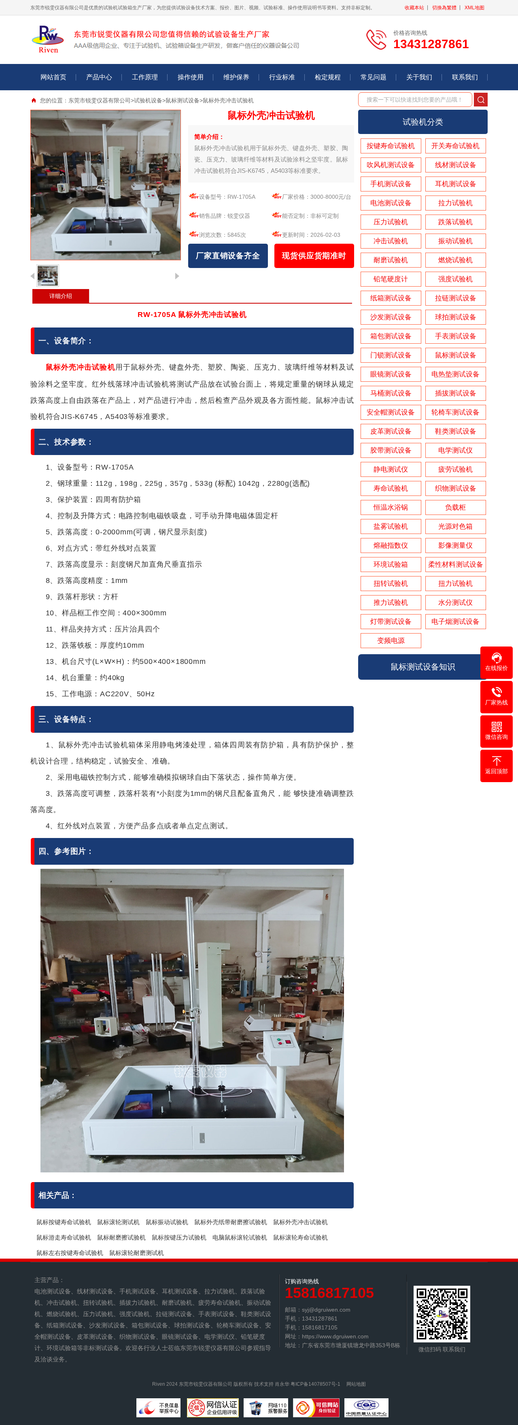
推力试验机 (391, 602)
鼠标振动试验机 (167, 1222)
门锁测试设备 (391, 355)
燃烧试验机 (455, 260)
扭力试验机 (455, 583)
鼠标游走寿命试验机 (63, 1237)
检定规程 (328, 77)
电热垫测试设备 (455, 374)
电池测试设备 (391, 203)
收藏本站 (414, 8)
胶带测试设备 (391, 450)
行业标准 (282, 77)
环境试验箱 (391, 564)
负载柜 (455, 507)
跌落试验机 (455, 222)
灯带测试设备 (391, 621)
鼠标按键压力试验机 (179, 1237)
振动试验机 (455, 241)
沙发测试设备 (391, 317)
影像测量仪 (455, 545)
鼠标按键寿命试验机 (63, 1222)
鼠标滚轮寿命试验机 (300, 1237)
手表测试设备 (455, 336)
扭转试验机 (391, 583)
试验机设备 (148, 100)
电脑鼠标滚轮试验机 (239, 1237)
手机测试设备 (391, 184)
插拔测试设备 (455, 393)
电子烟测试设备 (455, 621)
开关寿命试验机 (455, 146)
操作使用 (191, 77)
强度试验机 (455, 279)
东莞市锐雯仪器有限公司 (99, 100)
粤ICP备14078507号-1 (315, 1384)
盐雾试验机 (391, 526)
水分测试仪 (455, 602)
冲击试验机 (391, 241)
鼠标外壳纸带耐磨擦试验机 (230, 1222)
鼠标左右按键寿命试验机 (69, 1252)
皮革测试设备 (391, 431)
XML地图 (474, 8)
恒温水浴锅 (391, 507)
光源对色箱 (455, 526)
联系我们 (465, 77)
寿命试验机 (391, 488)
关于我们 (419, 77)
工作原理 (145, 77)
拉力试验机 (455, 203)
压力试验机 (391, 222)
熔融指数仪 (391, 545)
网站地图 (356, 1384)
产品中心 (99, 77)
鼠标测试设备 (183, 100)
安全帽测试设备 (391, 412)
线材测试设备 (455, 165)
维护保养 (236, 77)
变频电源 (391, 640)
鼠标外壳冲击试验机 (300, 1222)
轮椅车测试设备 (455, 412)
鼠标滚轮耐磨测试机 (136, 1252)
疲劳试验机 (455, 469)
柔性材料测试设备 (455, 564)
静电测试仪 (391, 469)
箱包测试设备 (391, 336)
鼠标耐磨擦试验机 (121, 1237)
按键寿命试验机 (391, 146)
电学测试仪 (455, 450)
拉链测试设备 (455, 298)
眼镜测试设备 (391, 374)
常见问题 (373, 77)
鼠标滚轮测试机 (118, 1222)
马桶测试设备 (391, 393)
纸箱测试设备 (391, 298)
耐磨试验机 (391, 260)
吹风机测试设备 (391, 165)
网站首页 (53, 77)
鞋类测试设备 (455, 431)
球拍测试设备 (455, 317)
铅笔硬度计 (391, 279)
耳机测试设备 (455, 184)
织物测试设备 (455, 488)
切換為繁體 (444, 8)
